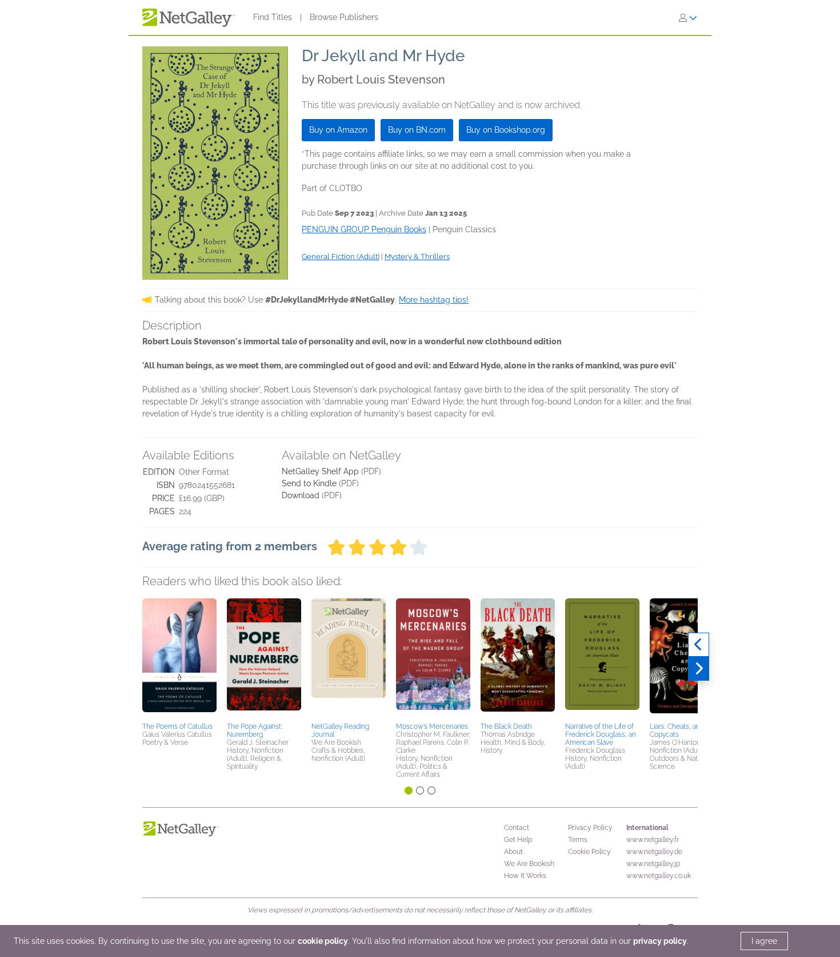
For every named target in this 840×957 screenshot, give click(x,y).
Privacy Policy (590, 828)
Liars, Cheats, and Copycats (677, 730)
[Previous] (698, 645)
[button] (179, 658)
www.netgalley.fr (652, 840)
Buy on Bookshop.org (505, 129)
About (513, 852)
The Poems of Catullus (177, 726)
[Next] (698, 669)
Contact (516, 828)
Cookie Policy (589, 852)
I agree (764, 941)
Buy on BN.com (417, 129)
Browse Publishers (344, 17)
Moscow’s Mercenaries (432, 726)
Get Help (518, 840)
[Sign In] (688, 18)
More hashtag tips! (434, 299)
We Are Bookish (529, 864)
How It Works (525, 876)
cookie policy (323, 941)
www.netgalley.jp (653, 864)
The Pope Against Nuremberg (254, 730)
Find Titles (272, 17)
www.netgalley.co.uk (658, 876)
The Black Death (506, 726)
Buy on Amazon (338, 129)
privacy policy (660, 941)
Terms (577, 840)
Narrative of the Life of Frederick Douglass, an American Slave (600, 734)
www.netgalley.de (654, 852)
